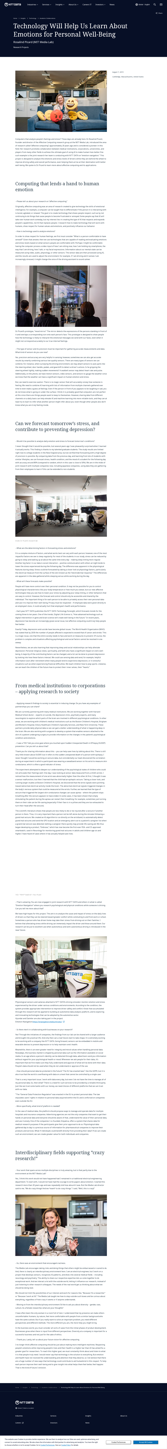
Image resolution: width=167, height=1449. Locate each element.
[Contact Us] (161, 4)
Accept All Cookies (145, 1442)
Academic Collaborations (47, 18)
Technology (32, 18)
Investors (99, 4)
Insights (58, 4)
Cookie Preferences (118, 1442)
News (112, 4)
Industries (31, 4)
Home (15, 18)
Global (26, 1408)
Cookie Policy (66, 1445)
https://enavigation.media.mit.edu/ (47, 1021)
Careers (86, 4)
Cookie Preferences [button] (47, 1445)
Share (159, 13)
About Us (72, 4)
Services (45, 4)
